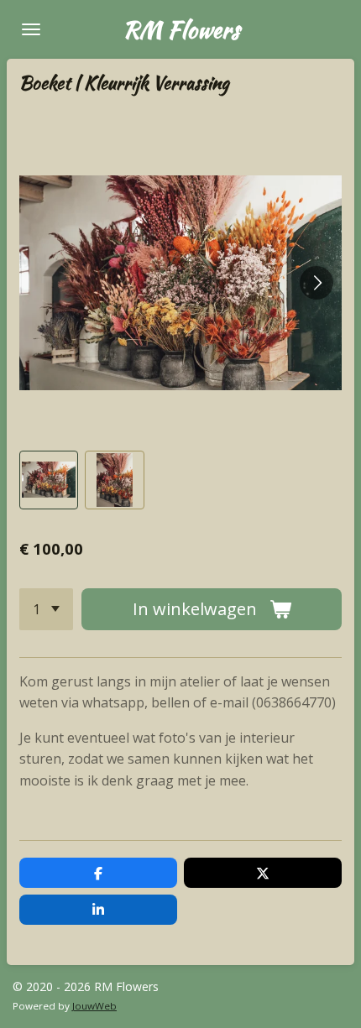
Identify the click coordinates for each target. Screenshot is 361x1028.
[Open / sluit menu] (31, 29)
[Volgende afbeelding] (316, 283)
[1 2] (46, 609)
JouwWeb (94, 1005)
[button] (48, 480)
